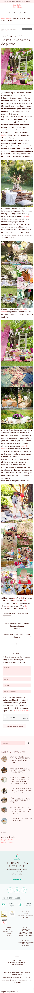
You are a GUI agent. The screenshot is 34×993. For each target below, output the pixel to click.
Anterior (17, 626)
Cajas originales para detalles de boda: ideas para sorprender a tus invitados (20, 760)
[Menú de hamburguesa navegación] (24, 12)
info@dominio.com (8, 842)
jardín (3, 135)
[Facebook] (10, 890)
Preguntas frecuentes (25, 916)
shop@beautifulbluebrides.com (17, 962)
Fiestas (8, 19)
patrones (26, 216)
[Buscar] (9, 12)
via (14, 598)
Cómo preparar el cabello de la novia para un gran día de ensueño (21, 791)
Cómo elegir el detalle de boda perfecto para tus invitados (21, 800)
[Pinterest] (17, 890)
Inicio (3, 19)
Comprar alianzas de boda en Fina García (21, 820)
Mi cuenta (9, 929)
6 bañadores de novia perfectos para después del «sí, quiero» (20, 770)
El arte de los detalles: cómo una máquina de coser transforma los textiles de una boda (20, 781)
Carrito (9, 935)
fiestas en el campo (23, 613)
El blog (25, 918)
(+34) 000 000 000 (7, 840)
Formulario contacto (17, 964)
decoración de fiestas (9, 613)
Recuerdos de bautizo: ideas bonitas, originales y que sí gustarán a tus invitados (21, 811)
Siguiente (17, 635)
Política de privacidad (22, 711)
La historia (25, 914)
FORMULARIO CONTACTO (25, 944)
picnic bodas (7, 617)
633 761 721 (25, 940)
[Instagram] (24, 890)
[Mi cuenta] (14, 12)
